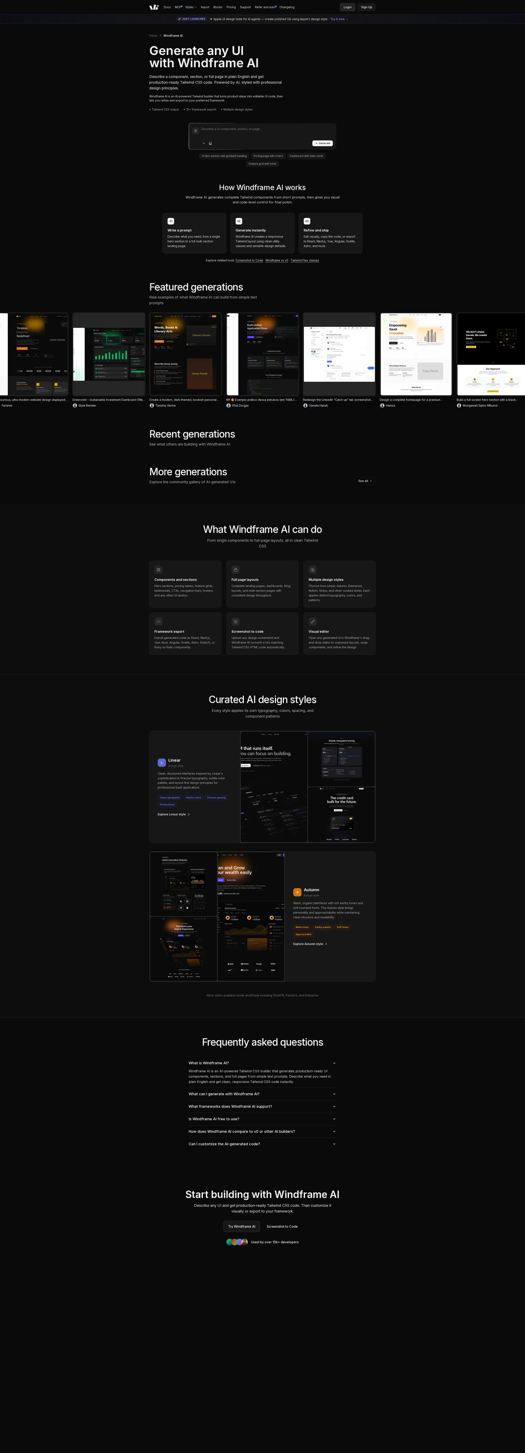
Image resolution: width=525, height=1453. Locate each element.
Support (245, 7)
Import (205, 7)
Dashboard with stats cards (306, 155)
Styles (189, 7)
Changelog (287, 7)
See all (363, 481)
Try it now (339, 19)
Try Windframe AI (241, 1226)
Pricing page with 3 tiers (268, 155)
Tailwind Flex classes (305, 260)
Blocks (218, 7)
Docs (167, 7)
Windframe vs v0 (276, 260)
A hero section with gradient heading (224, 155)
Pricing (231, 7)
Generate (324, 143)
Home (153, 35)
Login (348, 7)
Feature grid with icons (262, 163)
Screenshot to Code (249, 260)
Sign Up (366, 7)
